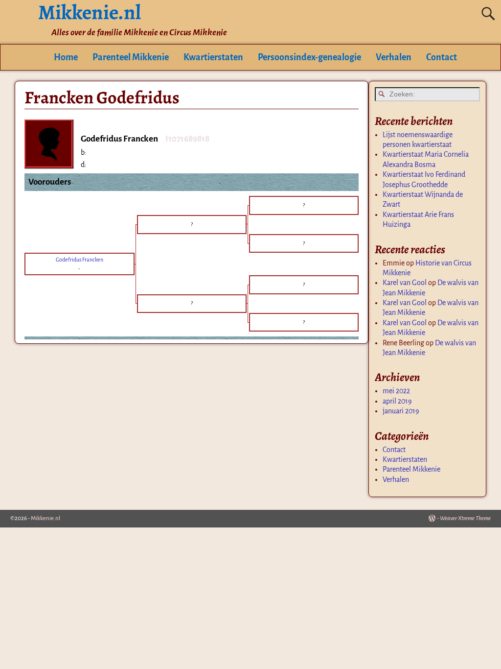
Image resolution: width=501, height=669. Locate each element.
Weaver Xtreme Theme (465, 518)
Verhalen (393, 57)
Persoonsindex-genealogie (309, 57)
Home (66, 57)
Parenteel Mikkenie (130, 57)
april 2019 (397, 401)
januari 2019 (401, 411)
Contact (441, 57)
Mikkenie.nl (45, 518)
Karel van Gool (405, 283)
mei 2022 (396, 391)
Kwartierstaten (213, 57)
